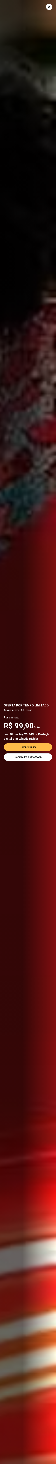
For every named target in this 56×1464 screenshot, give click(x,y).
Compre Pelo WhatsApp (28, 757)
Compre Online (28, 747)
